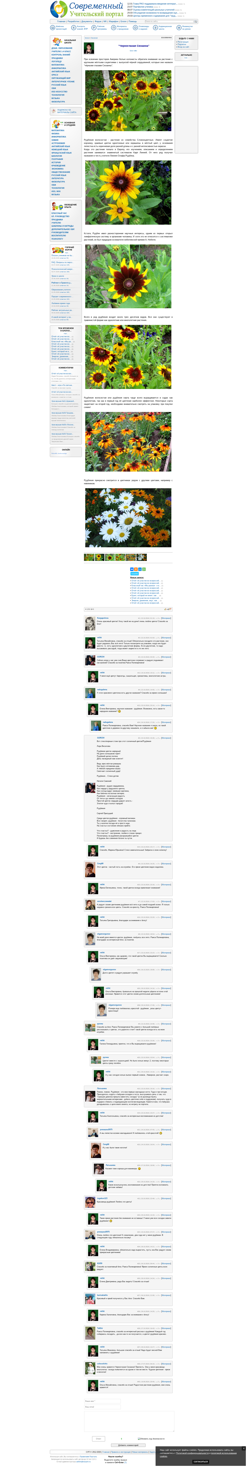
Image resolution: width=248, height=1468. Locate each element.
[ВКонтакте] (132, 569)
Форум (98, 21)
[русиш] (90, 1031)
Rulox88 (54, 453)
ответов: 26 (64, 306)
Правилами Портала (88, 1457)
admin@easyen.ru (83, 1462)
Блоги (123, 21)
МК (105, 21)
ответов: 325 (64, 313)
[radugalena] (90, 697)
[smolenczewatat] (90, 909)
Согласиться (201, 1462)
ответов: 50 (64, 258)
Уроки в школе (58, 276)
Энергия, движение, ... (61, 356)
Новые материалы (140, 1452)
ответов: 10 (64, 285)
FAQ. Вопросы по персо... (63, 262)
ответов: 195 (64, 292)
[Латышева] (90, 1101)
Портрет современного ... (62, 296)
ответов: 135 (64, 265)
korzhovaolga (62, 453)
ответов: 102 (64, 299)
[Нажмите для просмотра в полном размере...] (128, 130)
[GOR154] (90, 665)
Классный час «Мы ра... (62, 341)
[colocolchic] (90, 1374)
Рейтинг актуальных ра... (62, 310)
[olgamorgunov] (90, 945)
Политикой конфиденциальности (192, 1453)
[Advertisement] (105, 586)
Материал (166, 618)
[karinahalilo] (90, 1303)
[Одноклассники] (136, 569)
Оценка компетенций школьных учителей (153, 10)
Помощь (133, 21)
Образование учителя (61, 290)
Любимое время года (61, 303)
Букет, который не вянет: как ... (145, 595)
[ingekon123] (90, 1207)
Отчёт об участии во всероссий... (146, 581)
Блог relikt (133, 51)
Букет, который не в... (61, 351)
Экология (94, 38)
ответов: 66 (64, 319)
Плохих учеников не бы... (63, 255)
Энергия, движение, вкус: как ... (145, 600)
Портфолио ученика (143, 7)
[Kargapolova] (90, 630)
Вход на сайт (183, 47)
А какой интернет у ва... (62, 317)
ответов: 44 (64, 278)
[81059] (90, 1270)
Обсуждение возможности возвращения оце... (156, 13)
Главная (61, 21)
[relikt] (90, 648)
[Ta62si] (90, 1339)
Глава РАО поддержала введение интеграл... (155, 4)
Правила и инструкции (120, 1452)
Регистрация (183, 42)
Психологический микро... (63, 269)
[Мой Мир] (140, 569)
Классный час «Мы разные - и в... (146, 585)
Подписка (182, 44)
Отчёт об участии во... (61, 336)
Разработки (73, 21)
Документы (86, 21)
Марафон (113, 21)
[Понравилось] (165, 609)
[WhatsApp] (144, 569)
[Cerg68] (90, 876)
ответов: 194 (64, 271)
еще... (67, 252)
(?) (125, 1462)
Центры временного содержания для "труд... (155, 16)
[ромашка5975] (93, 1136)
